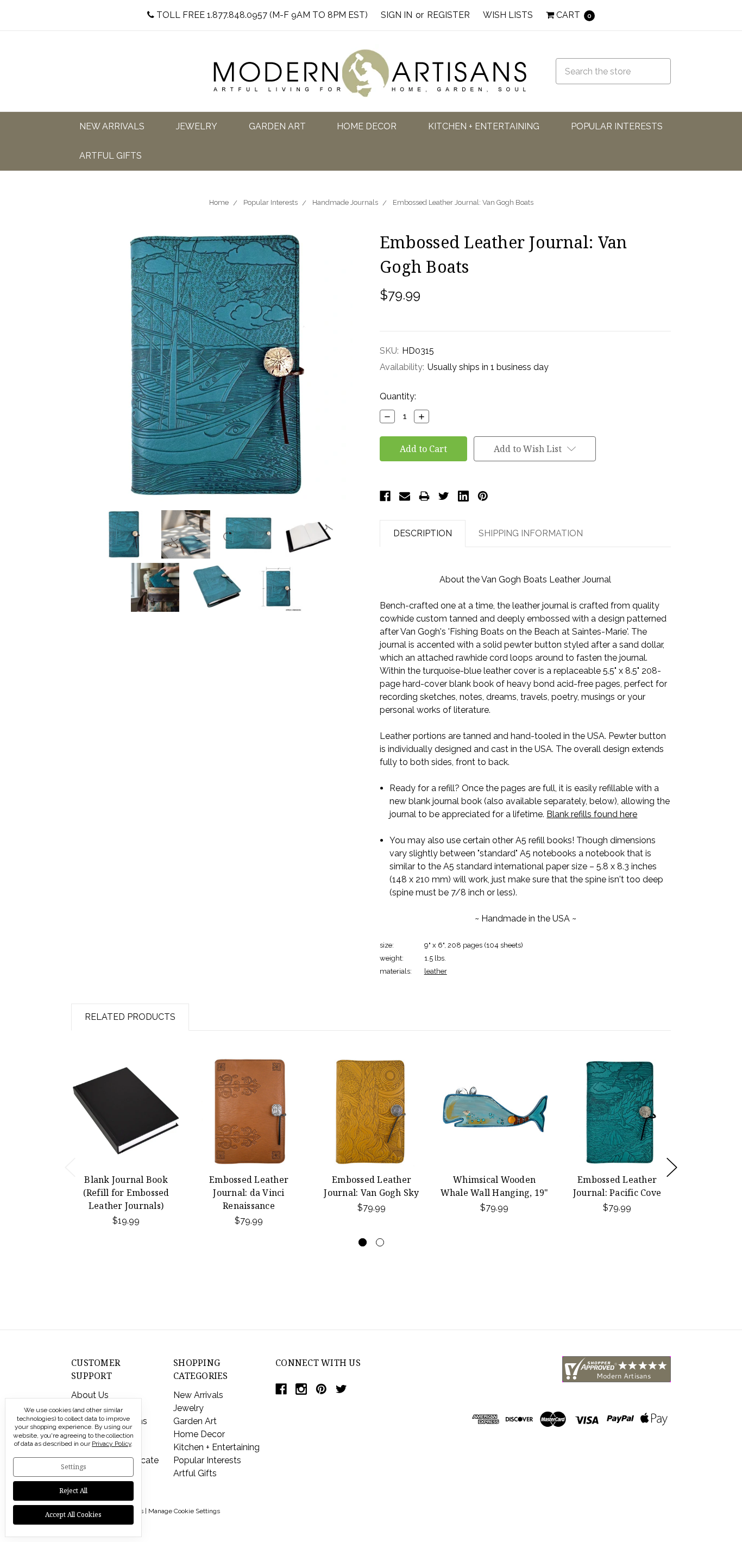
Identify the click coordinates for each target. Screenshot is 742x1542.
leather (435, 971)
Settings (73, 1466)
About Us (90, 1395)
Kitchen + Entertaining (483, 126)
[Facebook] (385, 496)
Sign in (396, 15)
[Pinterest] (482, 496)
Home (219, 202)
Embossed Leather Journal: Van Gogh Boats (463, 202)
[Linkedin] (463, 496)
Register (448, 15)
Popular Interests (617, 126)
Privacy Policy (111, 1443)
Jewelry (196, 126)
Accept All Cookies (73, 1514)
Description (422, 533)
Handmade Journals (345, 202)
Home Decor (367, 126)
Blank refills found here (591, 814)
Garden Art (277, 126)
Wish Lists (508, 15)
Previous (70, 1167)
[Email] (404, 496)
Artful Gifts (110, 156)
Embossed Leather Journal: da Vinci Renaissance (248, 1193)
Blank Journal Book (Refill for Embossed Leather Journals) (126, 1193)
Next (672, 1167)
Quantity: (398, 396)
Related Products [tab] (130, 1017)
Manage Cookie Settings (184, 1511)
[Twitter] (443, 496)
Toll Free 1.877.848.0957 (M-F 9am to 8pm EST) (261, 15)
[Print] (424, 496)
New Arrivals (111, 126)
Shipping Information (531, 533)
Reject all (73, 1490)
